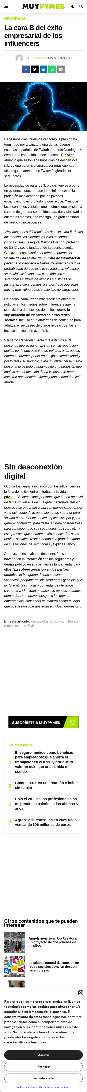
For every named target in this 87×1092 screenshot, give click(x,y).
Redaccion (37, 58)
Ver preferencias (43, 1078)
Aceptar (43, 1055)
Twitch (32, 626)
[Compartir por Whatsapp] (52, 69)
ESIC (13, 247)
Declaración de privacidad (54, 1087)
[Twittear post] (35, 69)
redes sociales (15, 626)
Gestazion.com (15, 253)
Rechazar (43, 1066)
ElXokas (68, 155)
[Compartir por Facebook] (26, 69)
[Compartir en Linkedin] (43, 69)
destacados (40, 621)
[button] (81, 993)
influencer (59, 191)
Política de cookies (26, 1087)
